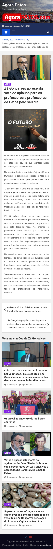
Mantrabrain (45, 545)
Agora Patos (14, 4)
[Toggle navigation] (13, 32)
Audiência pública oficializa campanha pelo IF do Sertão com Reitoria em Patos (27, 309)
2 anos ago (12, 384)
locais (7, 84)
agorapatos (26, 384)
